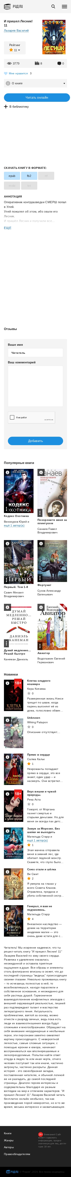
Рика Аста (34, 799)
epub (12, 175)
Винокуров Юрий (15, 521)
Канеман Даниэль (16, 659)
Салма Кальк (36, 759)
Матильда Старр (38, 836)
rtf (46, 175)
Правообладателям (17, 1154)
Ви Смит (32, 874)
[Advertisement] (35, 247)
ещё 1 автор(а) (14, 525)
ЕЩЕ (7, 228)
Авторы (9, 1147)
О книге (17, 83)
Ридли (18, 6)
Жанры (9, 1140)
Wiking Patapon (37, 722)
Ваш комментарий (22, 362)
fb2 (29, 175)
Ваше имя (15, 344)
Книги (8, 1133)
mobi (12, 185)
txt (29, 185)
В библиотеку (19, 106)
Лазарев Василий (16, 30)
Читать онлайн (37, 97)
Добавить (35, 441)
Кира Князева (36, 688)
